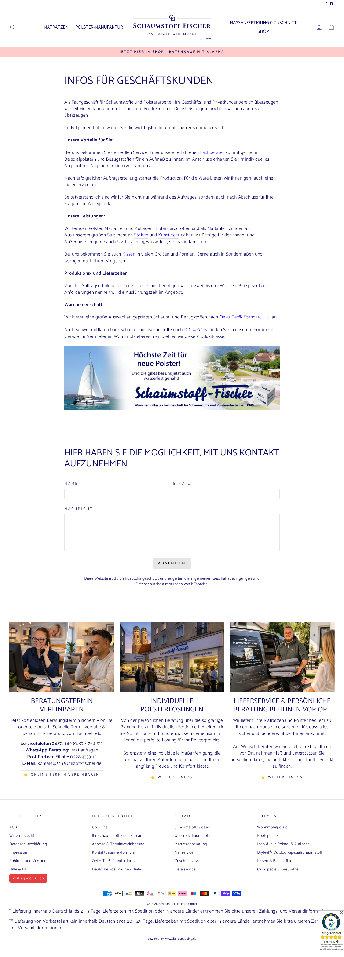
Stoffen (141, 235)
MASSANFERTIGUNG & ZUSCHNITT (263, 22)
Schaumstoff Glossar (192, 827)
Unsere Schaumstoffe (193, 835)
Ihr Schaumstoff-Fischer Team (117, 835)
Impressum (19, 852)
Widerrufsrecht (21, 835)
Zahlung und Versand (28, 861)
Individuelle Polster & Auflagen (283, 844)
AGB (13, 827)
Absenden (172, 563)
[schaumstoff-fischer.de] (172, 409)
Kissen (128, 254)
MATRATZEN (56, 27)
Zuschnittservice (188, 861)
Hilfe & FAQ (19, 869)
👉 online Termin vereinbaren (61, 774)
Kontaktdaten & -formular (114, 852)
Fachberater (212, 152)
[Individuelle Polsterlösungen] (172, 657)
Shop (263, 31)
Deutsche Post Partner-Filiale (116, 869)
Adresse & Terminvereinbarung (118, 844)
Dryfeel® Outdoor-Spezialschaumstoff (289, 852)
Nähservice (184, 852)
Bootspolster (268, 835)
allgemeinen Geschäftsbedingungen (221, 578)
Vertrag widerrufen (28, 878)
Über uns (99, 827)
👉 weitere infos (172, 777)
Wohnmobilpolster (273, 827)
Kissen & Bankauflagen (277, 861)
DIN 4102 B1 (196, 330)
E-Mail (182, 483)
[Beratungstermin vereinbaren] (61, 657)
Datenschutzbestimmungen (159, 584)
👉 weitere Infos (282, 777)
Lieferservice (185, 869)
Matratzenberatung (191, 844)
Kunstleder (168, 235)
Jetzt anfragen (84, 750)
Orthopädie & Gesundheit (279, 869)
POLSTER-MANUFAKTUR (99, 27)
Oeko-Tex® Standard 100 (113, 861)
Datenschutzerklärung (28, 844)
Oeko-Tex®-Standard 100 (245, 317)
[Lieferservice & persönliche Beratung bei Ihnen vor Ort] (282, 657)
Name (71, 483)
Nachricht (78, 509)
